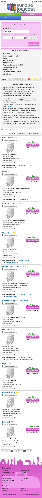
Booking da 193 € (27, 359)
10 (18, 451)
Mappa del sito (6, 478)
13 (27, 451)
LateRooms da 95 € (12, 359)
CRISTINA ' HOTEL (10, 203)
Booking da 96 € (11, 167)
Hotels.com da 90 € (12, 262)
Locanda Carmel (8, 392)
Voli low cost (10, 14)
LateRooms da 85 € (25, 199)
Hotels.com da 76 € (25, 357)
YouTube (24, 490)
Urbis (34, 100)
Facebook (5, 488)
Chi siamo (5, 470)
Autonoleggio (6, 483)
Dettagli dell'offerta (33, 145)
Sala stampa (25, 470)
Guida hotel (24, 478)
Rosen (4, 171)
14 (30, 451)
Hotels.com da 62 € (25, 294)
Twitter (23, 488)
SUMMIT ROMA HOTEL (12, 266)
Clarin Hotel (6, 233)
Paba (9, 106)
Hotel (22, 480)
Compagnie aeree (10, 18)
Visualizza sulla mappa (10, 140)
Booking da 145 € (11, 296)
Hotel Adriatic (7, 137)
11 (21, 451)
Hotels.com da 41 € (25, 165)
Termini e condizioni (8, 473)
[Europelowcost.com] (21, 10)
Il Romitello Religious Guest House (15, 300)
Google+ (5, 490)
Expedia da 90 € (24, 260)
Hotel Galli (6, 422)
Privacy (23, 473)
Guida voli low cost (8, 480)
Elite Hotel (6, 329)
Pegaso (4, 363)
